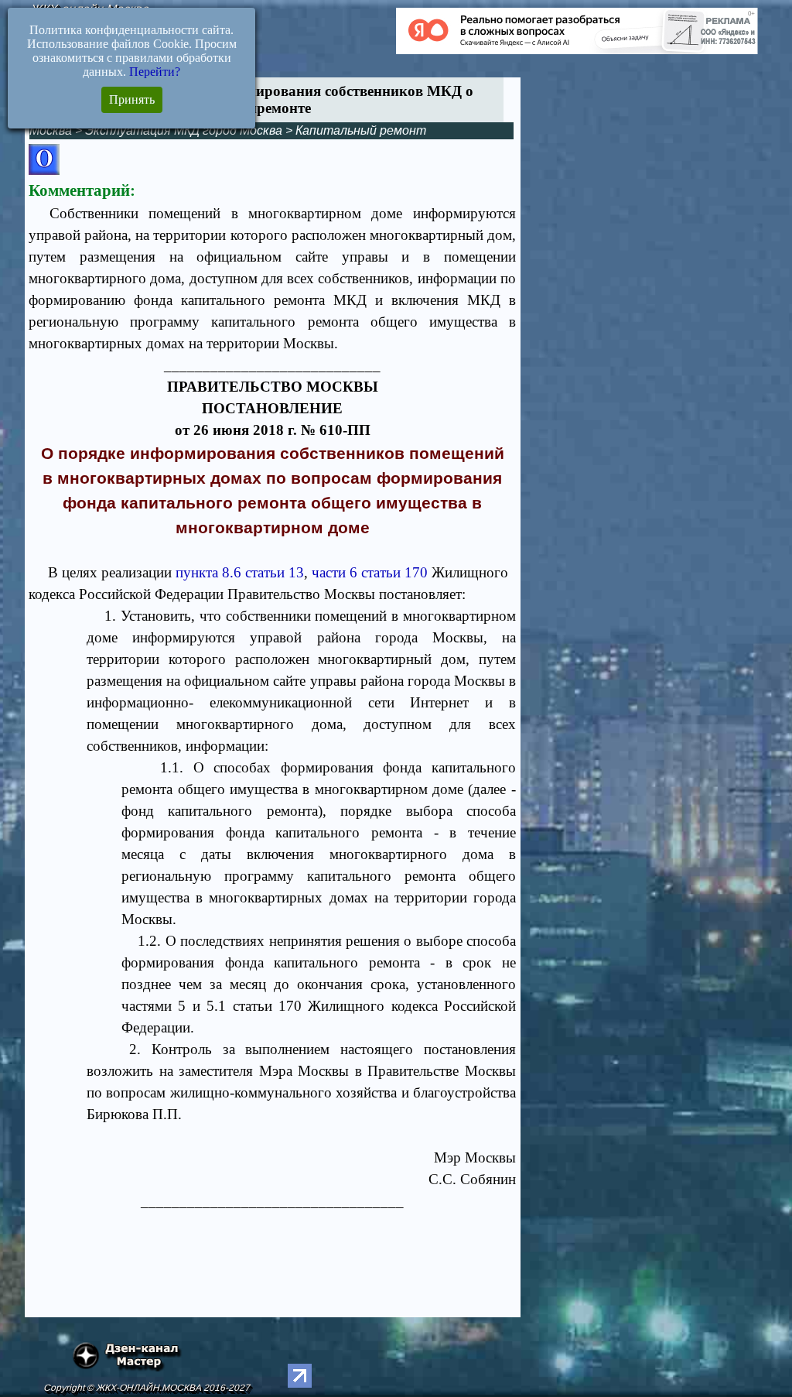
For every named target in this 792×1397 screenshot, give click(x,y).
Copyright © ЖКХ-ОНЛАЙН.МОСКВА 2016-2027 (146, 1387)
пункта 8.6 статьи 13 (240, 572)
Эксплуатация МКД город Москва (183, 130)
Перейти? (154, 71)
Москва (50, 130)
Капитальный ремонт (360, 130)
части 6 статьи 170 (370, 572)
